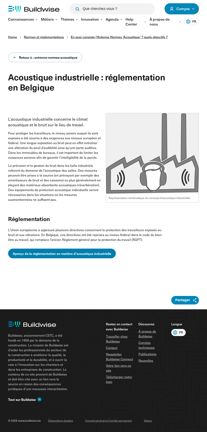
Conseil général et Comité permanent (108, 420)
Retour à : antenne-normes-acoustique (48, 57)
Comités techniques (146, 345)
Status (148, 420)
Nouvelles (145, 360)
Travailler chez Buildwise (117, 338)
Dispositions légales (60, 420)
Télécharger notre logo (119, 379)
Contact (111, 348)
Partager (182, 300)
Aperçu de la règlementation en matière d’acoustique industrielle (62, 253)
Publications (147, 354)
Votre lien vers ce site (118, 367)
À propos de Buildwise (147, 333)
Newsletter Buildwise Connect (119, 356)
